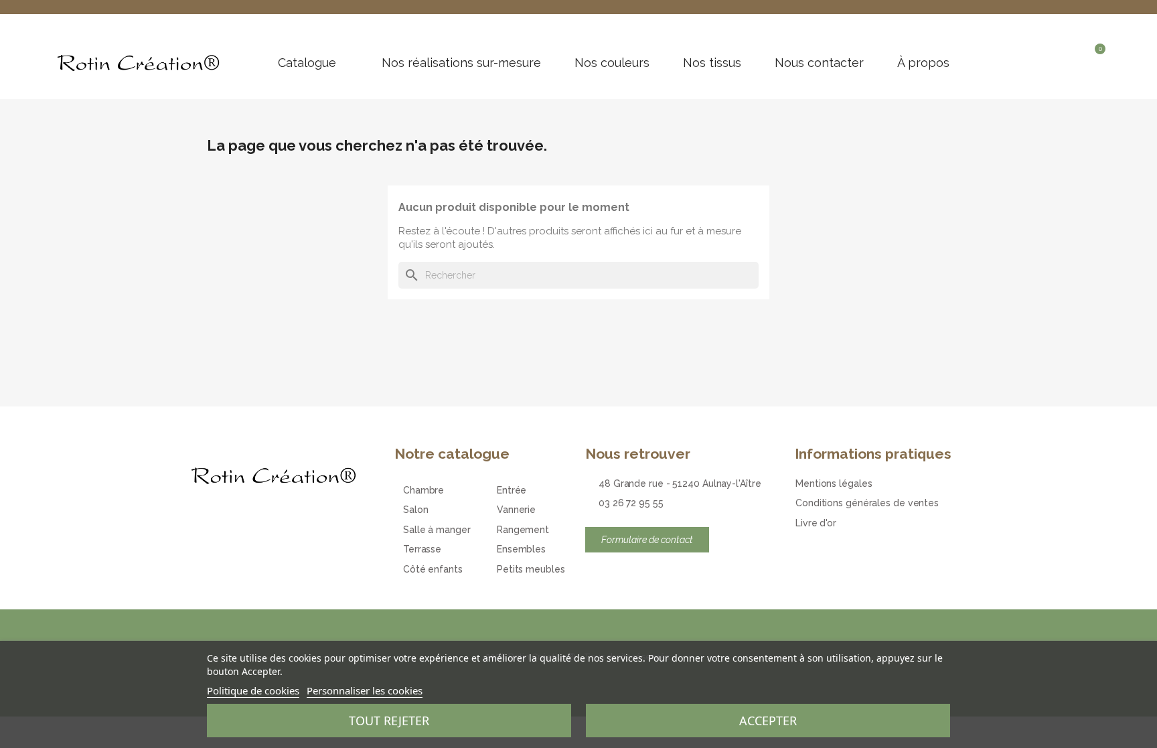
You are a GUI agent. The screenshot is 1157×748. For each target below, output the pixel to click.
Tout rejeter (389, 721)
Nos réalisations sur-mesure (461, 63)
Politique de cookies (253, 690)
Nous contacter (819, 63)
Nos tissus (712, 63)
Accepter (768, 721)
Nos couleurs (611, 63)
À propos (923, 63)
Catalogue (307, 63)
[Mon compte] (1074, 56)
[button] (1051, 56)
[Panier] (1095, 58)
